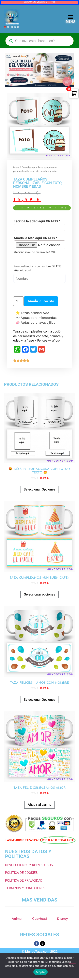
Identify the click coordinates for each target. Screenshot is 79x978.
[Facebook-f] (36, 943)
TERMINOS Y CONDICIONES (25, 888)
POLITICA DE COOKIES (21, 873)
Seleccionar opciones (39, 594)
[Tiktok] (42, 943)
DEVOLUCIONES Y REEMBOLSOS (29, 865)
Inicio (16, 167)
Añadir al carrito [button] (39, 805)
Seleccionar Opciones (39, 489)
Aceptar (40, 972)
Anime (16, 919)
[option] (39, 125)
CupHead (39, 919)
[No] (72, 965)
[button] (70, 17)
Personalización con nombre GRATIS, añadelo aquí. (38, 268)
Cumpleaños (28, 167)
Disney (62, 919)
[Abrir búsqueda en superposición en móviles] (39, 40)
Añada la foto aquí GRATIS (35, 238)
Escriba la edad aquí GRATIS (37, 221)
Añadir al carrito (41, 301)
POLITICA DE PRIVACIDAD (24, 880)
